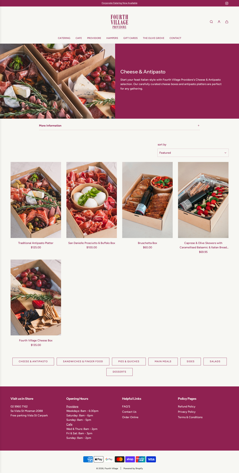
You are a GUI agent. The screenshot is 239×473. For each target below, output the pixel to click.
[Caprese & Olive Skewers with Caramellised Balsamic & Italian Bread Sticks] (203, 200)
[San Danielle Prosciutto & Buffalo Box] (91, 200)
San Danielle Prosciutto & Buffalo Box (91, 243)
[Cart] (227, 22)
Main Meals (163, 361)
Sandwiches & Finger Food (83, 361)
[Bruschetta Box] (147, 200)
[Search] (211, 22)
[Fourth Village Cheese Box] (35, 298)
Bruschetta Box (147, 243)
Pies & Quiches (128, 361)
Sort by (162, 144)
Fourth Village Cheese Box (35, 340)
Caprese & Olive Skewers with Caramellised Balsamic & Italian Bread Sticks (203, 245)
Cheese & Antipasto (33, 361)
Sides (191, 361)
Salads (215, 361)
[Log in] (219, 22)
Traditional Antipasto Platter (35, 243)
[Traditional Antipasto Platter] (35, 200)
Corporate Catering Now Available (119, 3)
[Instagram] (227, 3)
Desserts (119, 371)
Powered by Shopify (133, 468)
